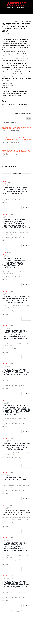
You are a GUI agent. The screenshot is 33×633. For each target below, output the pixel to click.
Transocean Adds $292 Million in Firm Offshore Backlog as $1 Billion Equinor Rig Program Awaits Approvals (16, 151)
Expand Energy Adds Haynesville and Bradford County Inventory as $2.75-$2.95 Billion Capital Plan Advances (16, 139)
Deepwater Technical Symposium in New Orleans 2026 (14, 480)
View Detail (26, 207)
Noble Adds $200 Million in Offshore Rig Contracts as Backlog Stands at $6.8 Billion (16, 127)
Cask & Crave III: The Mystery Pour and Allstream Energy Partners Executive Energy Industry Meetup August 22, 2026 (15, 191)
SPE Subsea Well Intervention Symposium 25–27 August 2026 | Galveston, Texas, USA (16, 512)
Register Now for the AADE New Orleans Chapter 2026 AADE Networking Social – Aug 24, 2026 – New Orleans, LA (16, 299)
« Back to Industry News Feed (23, 21)
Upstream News (14, 130)
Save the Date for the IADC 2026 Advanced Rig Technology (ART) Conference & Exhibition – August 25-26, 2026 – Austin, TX (16, 373)
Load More (16, 611)
